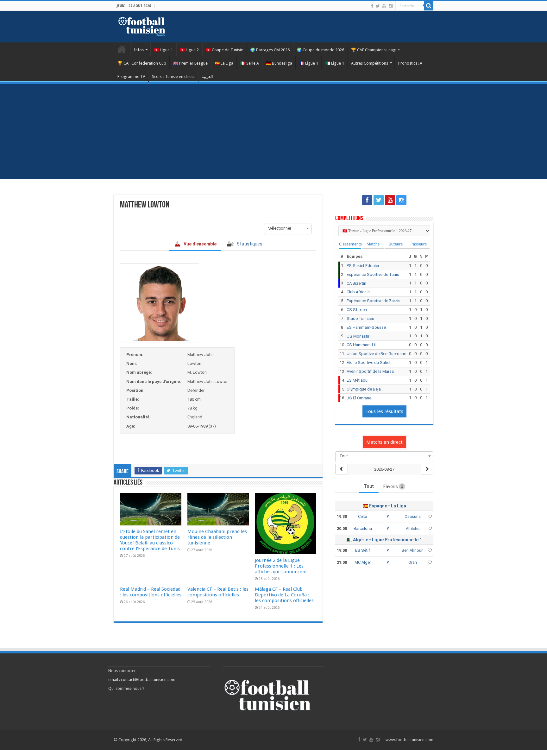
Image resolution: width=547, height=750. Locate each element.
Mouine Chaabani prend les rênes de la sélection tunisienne (217, 537)
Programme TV (131, 76)
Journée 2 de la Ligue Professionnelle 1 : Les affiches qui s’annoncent (281, 566)
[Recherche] (428, 5)
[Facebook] (372, 6)
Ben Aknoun (413, 550)
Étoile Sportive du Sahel (368, 362)
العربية (207, 76)
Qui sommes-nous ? (126, 688)
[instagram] (390, 6)
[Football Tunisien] (141, 25)
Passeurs (419, 244)
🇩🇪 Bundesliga (279, 63)
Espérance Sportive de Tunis (373, 274)
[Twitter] (377, 6)
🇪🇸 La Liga (224, 63)
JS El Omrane (359, 398)
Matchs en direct (384, 442)
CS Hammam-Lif (362, 344)
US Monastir (358, 336)
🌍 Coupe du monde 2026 (320, 50)
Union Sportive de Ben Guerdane (376, 353)
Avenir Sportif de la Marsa (370, 371)
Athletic (412, 528)
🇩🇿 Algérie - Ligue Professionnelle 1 (384, 539)
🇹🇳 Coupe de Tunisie (224, 50)
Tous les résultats (384, 411)
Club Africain (358, 291)
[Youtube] (384, 6)
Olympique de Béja (364, 389)
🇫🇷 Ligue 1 (308, 63)
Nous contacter (122, 670)
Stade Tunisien (360, 318)
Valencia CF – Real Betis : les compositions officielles (217, 592)
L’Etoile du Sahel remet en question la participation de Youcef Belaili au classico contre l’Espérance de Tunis (150, 540)
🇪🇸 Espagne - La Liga (384, 505)
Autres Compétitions (369, 63)
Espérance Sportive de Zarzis (373, 300)
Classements (350, 244)
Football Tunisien (122, 49)
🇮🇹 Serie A (249, 63)
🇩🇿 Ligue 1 (334, 63)
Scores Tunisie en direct (173, 76)
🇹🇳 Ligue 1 (163, 50)
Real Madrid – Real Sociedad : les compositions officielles (150, 592)
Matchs (373, 244)
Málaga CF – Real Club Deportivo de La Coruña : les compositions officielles (284, 594)
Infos (139, 50)
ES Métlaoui (357, 380)
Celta (362, 516)
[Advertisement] (273, 131)
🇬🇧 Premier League (190, 63)
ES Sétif (362, 550)
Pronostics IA (410, 63)
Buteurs (396, 244)
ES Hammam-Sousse (366, 327)
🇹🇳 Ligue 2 (189, 50)
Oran (412, 562)
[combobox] (287, 228)
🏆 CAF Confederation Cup (141, 63)
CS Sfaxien (357, 309)
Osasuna (413, 516)
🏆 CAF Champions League (375, 50)
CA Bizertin (356, 283)
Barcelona (363, 528)
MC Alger (363, 562)
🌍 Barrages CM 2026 (270, 50)
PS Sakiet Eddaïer (363, 265)
